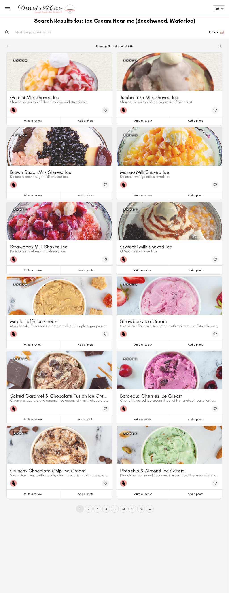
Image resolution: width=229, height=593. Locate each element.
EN (217, 8)
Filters (213, 32)
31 (123, 508)
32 (132, 508)
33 (141, 508)
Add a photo (85, 120)
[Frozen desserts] (14, 110)
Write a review (33, 120)
